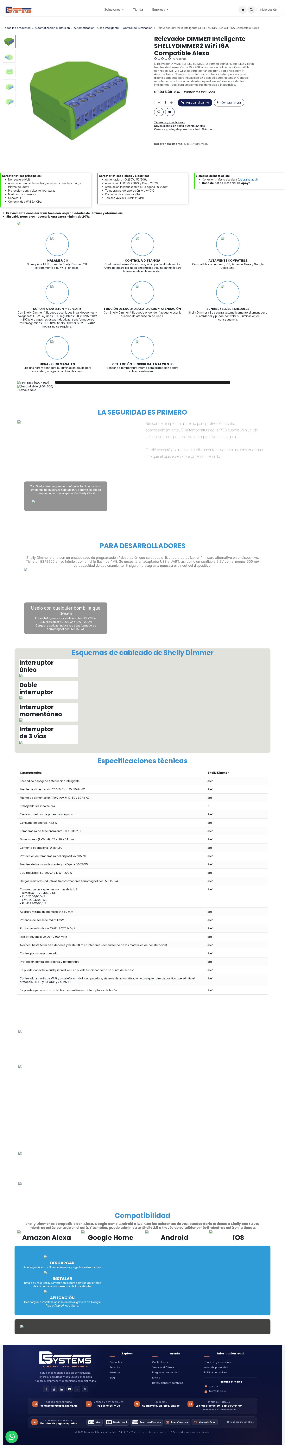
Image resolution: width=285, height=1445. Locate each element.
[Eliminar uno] (158, 102)
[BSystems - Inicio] (65, 1357)
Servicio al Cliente (163, 1367)
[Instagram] (54, 1389)
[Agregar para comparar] (170, 112)
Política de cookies (215, 1372)
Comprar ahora (230, 102)
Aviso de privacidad (216, 1367)
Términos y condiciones (218, 1362)
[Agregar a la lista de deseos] (159, 112)
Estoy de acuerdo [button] (254, 1438)
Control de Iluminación (137, 28)
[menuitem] (113, 9)
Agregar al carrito (197, 102)
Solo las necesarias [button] (226, 1438)
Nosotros (115, 1372)
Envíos (156, 1377)
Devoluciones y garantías (167, 1382)
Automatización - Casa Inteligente (96, 28)
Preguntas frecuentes (165, 1372)
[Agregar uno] (172, 102)
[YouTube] (69, 1389)
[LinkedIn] (62, 1389)
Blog (112, 1377)
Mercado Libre (217, 1391)
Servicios (115, 1367)
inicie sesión (268, 9)
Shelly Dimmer (218, 772)
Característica (30, 772)
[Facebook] (46, 1389)
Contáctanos (160, 1362)
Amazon (213, 1386)
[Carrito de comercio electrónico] (242, 10)
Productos (116, 1362)
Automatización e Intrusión (52, 28)
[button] (251, 10)
